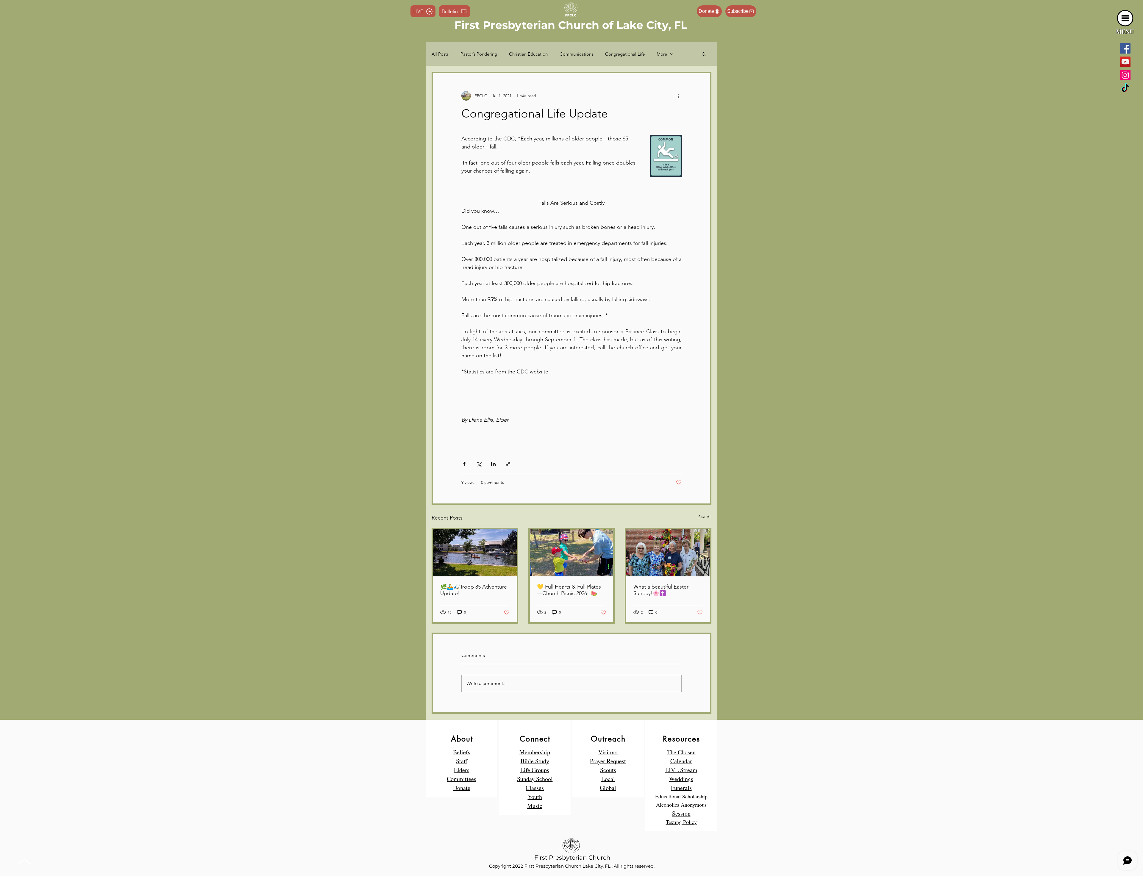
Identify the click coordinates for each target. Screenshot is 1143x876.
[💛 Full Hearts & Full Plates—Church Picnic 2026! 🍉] (571, 552)
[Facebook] (1125, 48)
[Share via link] (508, 464)
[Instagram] (1125, 75)
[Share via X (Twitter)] (479, 464)
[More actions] (678, 95)
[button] (1125, 18)
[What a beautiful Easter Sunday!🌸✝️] (668, 552)
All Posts (440, 54)
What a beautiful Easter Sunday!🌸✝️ (660, 590)
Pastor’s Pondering (478, 54)
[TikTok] (1125, 88)
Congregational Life (625, 54)
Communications (576, 54)
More (662, 54)
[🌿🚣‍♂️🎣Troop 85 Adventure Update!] (475, 552)
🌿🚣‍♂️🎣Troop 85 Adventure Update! (473, 590)
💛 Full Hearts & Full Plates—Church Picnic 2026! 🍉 (569, 590)
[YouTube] (1125, 62)
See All (704, 517)
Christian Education (528, 54)
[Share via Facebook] (464, 464)
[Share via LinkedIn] (493, 464)
